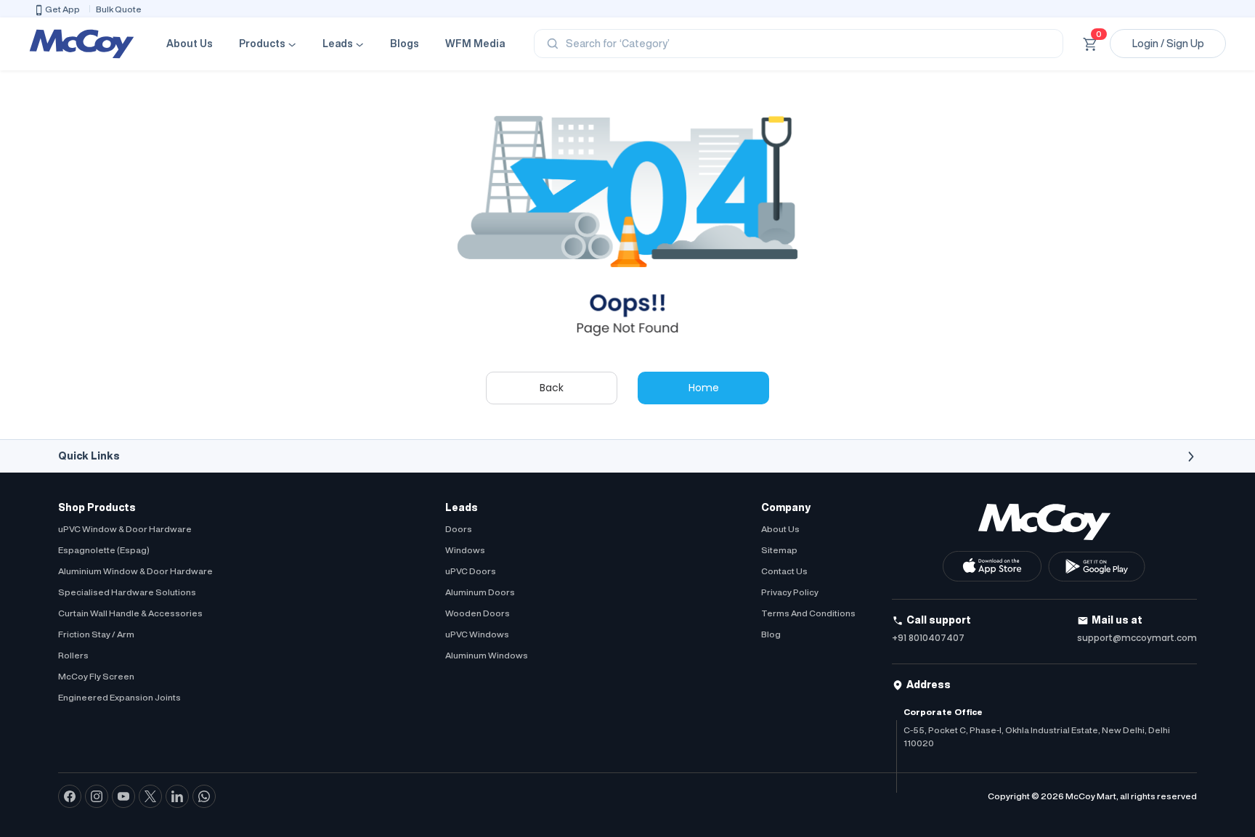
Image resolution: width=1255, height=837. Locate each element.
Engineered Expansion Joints (119, 697)
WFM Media (475, 43)
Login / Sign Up (1168, 43)
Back (552, 387)
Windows (465, 550)
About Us (189, 43)
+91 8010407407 (928, 638)
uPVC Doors (470, 571)
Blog (771, 634)
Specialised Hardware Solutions (127, 592)
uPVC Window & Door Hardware (125, 529)
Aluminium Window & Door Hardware (135, 571)
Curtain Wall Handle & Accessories (130, 613)
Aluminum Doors (480, 592)
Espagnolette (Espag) (104, 550)
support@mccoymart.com (1137, 638)
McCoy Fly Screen (96, 676)
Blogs (404, 43)
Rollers (73, 655)
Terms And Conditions (808, 613)
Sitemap (779, 550)
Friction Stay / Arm (96, 634)
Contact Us (784, 571)
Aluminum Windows (486, 655)
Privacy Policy (790, 592)
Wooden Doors (477, 613)
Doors (458, 529)
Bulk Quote (119, 9)
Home (704, 387)
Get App (62, 9)
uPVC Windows (477, 634)
